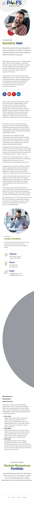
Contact (24, 497)
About (13, 497)
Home (9, 497)
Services (19, 497)
